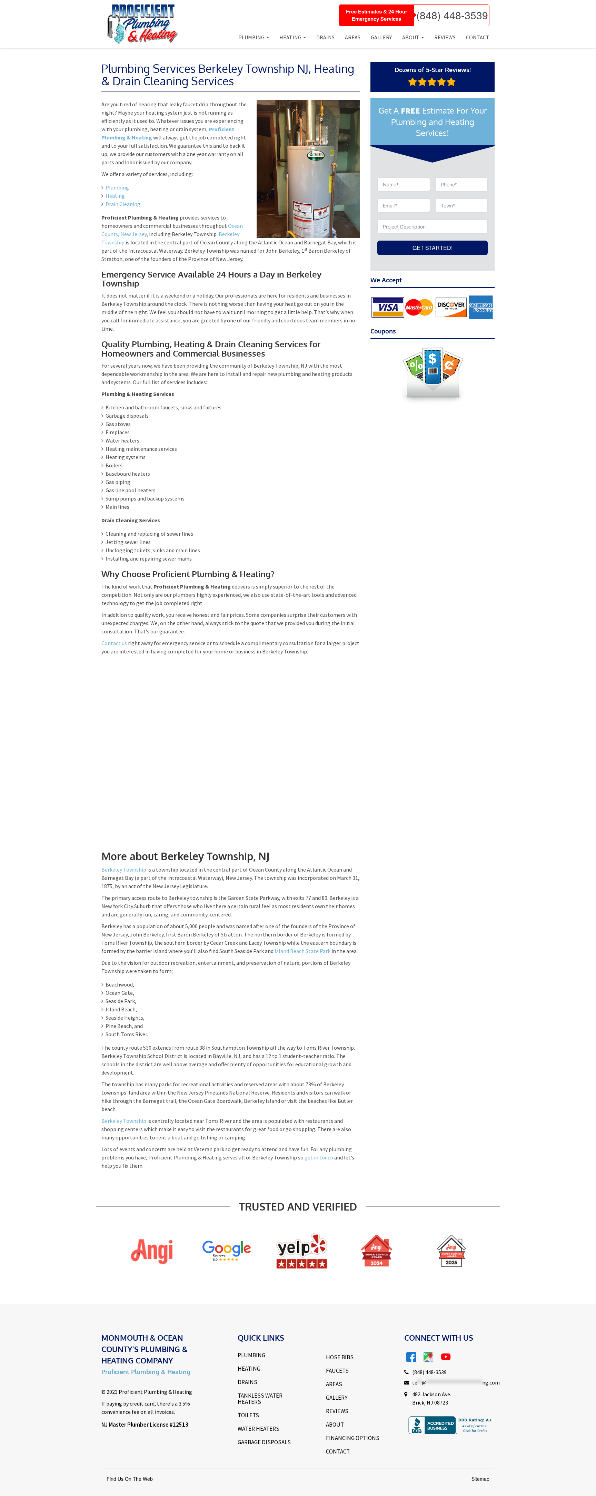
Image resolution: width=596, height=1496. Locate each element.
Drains (325, 37)
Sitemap (480, 1478)
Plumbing (251, 37)
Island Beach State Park (302, 951)
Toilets (248, 1415)
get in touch (319, 1157)
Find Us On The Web (130, 1478)
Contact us (114, 643)
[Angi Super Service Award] (309, 1250)
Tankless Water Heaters (260, 1398)
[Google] (159, 1250)
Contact (477, 37)
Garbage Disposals (264, 1442)
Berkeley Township (123, 869)
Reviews (445, 37)
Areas (352, 37)
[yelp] (234, 1250)
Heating (290, 37)
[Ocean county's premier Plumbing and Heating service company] (139, 23)
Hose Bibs (340, 1357)
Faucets (337, 1371)
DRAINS (247, 1382)
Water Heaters (258, 1429)
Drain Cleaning (123, 204)
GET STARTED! (433, 248)
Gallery (381, 37)
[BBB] (459, 1250)
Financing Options (352, 1438)
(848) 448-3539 (452, 15)
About (410, 37)
